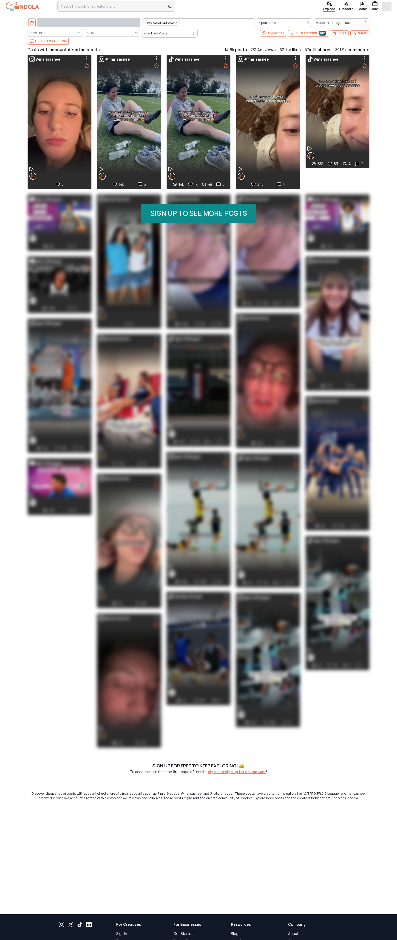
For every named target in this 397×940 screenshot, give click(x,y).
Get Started (183, 933)
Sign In (121, 933)
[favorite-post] (87, 65)
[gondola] (22, 6)
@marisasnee (191, 793)
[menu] (87, 58)
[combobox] (113, 6)
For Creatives (128, 924)
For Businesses (187, 924)
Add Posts (276, 33)
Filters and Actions (51, 41)
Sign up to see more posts (198, 213)
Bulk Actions (306, 33)
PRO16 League (328, 793)
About (293, 933)
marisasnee (356, 793)
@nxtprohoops (221, 793)
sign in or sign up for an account (237, 771)
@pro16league (168, 793)
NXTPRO (309, 793)
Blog (234, 933)
